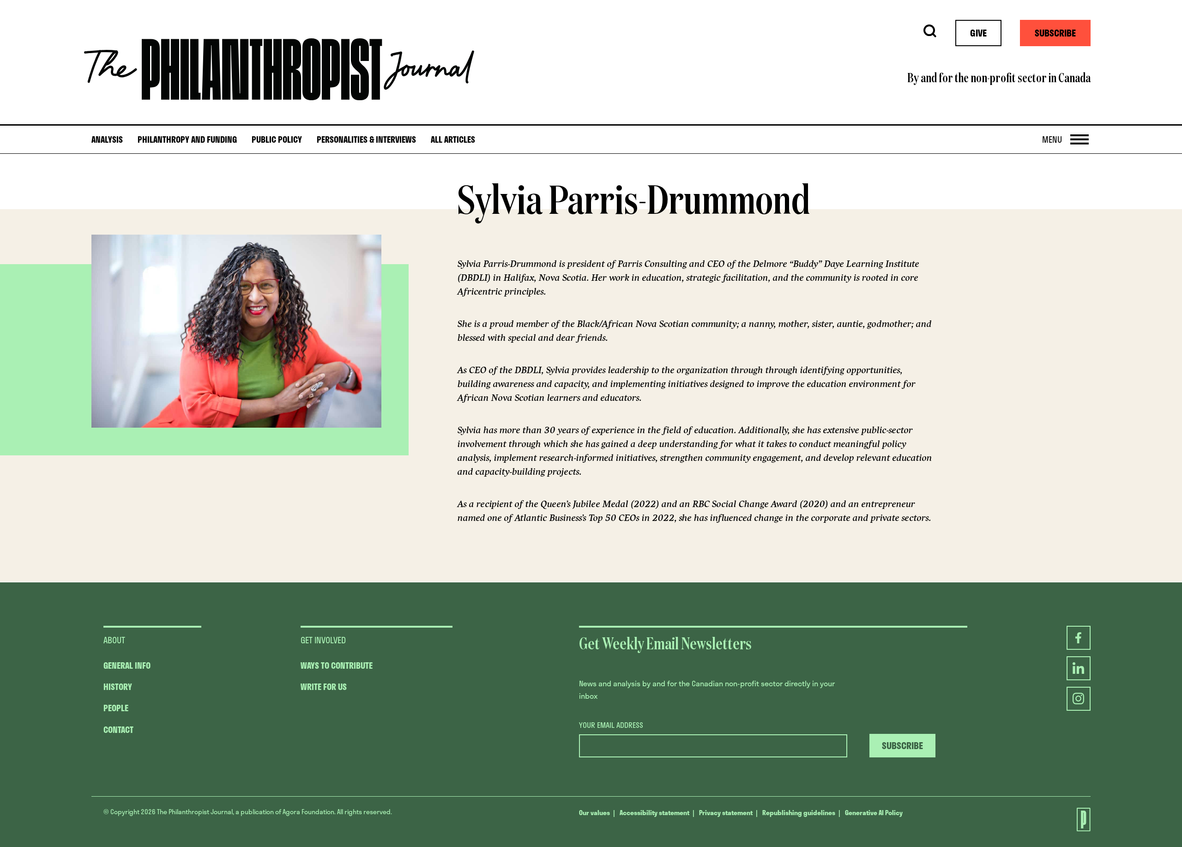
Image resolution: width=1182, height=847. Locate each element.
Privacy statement (726, 812)
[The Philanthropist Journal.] (1079, 819)
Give (978, 33)
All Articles (453, 139)
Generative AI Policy (874, 812)
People (115, 708)
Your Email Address (611, 725)
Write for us (324, 686)
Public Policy (277, 139)
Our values (594, 812)
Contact (118, 729)
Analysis (107, 139)
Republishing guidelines (798, 812)
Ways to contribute (337, 665)
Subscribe (1055, 33)
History (117, 686)
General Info (127, 665)
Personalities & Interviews (366, 139)
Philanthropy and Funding (187, 139)
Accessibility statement (654, 812)
